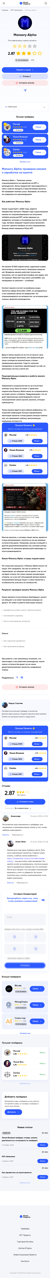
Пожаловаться (17, 835)
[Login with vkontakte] (42, 900)
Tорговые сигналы (25, 1241)
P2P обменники (8, 1157)
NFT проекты (25, 1235)
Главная (5, 10)
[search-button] (45, 3)
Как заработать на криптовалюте (17, 1173)
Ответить (5, 835)
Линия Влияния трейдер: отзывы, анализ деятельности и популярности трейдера (19, 1139)
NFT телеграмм (17, 10)
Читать (42, 1145)
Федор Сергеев (16, 703)
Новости (6, 1133)
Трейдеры (25, 1228)
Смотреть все (25, 162)
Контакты (25, 1261)
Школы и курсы (25, 1248)
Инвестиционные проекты (25, 1254)
